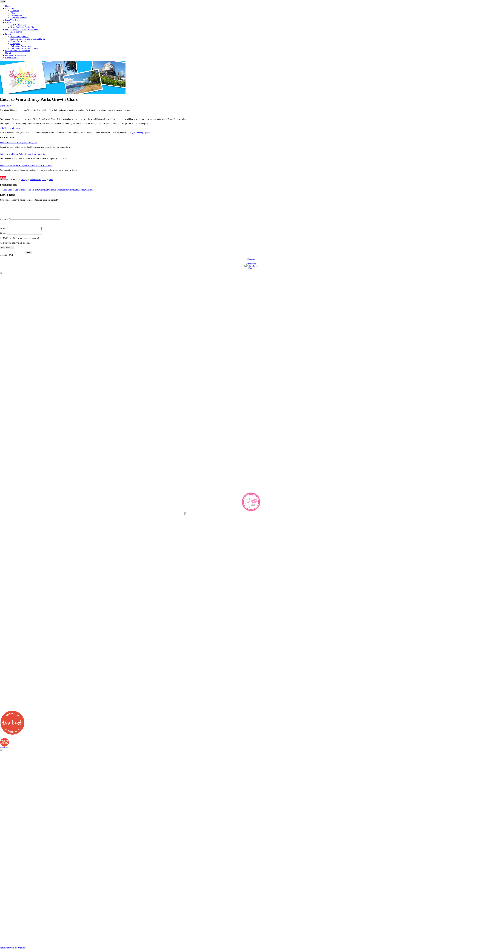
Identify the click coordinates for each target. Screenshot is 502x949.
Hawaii (8, 53)
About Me (9, 8)
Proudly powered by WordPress (13, 948)
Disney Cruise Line (18, 25)
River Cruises (10, 58)
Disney (8, 34)
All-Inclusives (16, 32)
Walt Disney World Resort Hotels (24, 48)
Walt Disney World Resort (21, 46)
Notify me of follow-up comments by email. (21, 238)
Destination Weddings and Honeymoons (22, 29)
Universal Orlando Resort (15, 55)
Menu (3, 1)
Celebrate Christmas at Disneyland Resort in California (72, 190)
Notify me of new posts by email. (17, 243)
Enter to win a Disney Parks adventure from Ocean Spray (23, 154)
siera (51, 179)
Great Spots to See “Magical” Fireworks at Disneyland (24, 190)
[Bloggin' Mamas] (251, 511)
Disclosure (14, 11)
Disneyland (15, 43)
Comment (5, 219)
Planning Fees (16, 15)
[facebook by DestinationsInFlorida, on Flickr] (251, 264)
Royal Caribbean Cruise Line (22, 27)
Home (7, 6)
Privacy (13, 13)
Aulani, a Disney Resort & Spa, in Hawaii (27, 39)
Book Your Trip (11, 20)
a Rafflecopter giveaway (10, 128)
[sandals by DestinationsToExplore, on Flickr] (251, 259)
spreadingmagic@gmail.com (144, 132)
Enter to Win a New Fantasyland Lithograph (18, 142)
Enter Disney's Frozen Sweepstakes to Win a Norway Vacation (26, 165)
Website (3, 233)
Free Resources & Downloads (17, 51)
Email (3, 228)
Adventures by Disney (19, 36)
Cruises (8, 22)
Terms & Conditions (18, 18)
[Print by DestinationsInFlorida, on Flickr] (251, 268)
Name (3, 223)
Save (4, 177)
